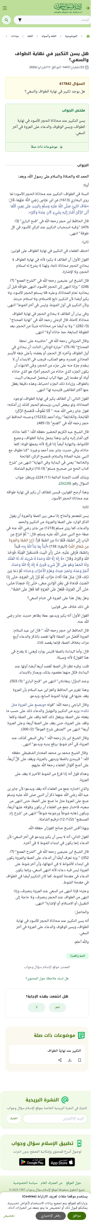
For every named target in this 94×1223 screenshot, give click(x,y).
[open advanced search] (20, 20)
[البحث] (6, 19)
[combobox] (56, 20)
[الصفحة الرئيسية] (88, 36)
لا (37, 1007)
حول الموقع (73, 1183)
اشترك (13, 1118)
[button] (79, 1060)
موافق (77, 1216)
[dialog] (45, 1207)
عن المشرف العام (52, 1183)
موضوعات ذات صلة (44, 147)
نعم (57, 1007)
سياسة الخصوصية (25, 1183)
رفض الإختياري (51, 1216)
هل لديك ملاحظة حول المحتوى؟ (47, 979)
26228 (65, 483)
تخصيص (9, 1216)
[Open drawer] (5, 8)
